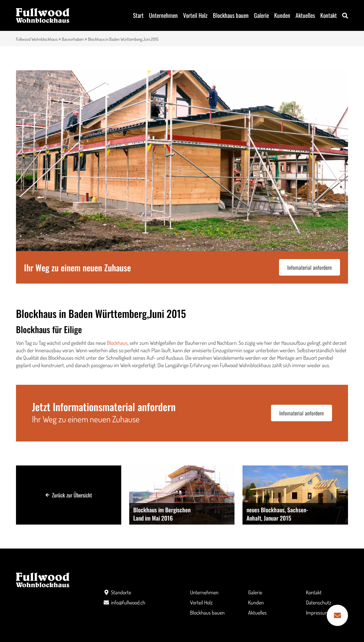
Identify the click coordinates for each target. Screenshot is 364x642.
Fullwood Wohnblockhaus (37, 39)
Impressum (317, 612)
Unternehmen (163, 15)
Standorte (121, 592)
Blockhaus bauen (231, 15)
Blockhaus (117, 342)
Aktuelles (305, 15)
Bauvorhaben (73, 39)
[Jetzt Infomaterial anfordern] (337, 615)
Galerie (261, 15)
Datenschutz (318, 602)
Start (138, 15)
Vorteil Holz (195, 15)
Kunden (282, 15)
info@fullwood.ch (128, 602)
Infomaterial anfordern (309, 267)
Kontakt (328, 15)
